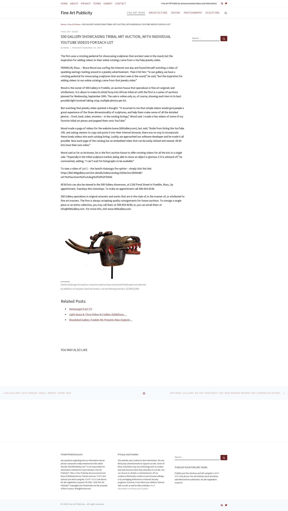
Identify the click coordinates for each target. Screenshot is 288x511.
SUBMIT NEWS (91, 479)
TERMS (99, 476)
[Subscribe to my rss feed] (222, 3)
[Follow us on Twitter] (226, 3)
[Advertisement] (209, 92)
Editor (66, 48)
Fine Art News (74, 24)
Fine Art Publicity (77, 504)
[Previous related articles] (174, 358)
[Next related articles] (181, 358)
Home (63, 24)
